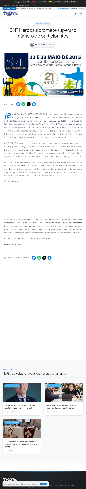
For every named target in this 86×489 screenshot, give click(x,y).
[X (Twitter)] (35, 5)
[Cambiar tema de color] (75, 14)
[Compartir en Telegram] (34, 104)
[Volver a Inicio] (11, 13)
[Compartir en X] (29, 104)
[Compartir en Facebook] (18, 104)
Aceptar (43, 484)
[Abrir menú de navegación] (81, 14)
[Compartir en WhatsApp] (23, 104)
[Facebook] (33, 5)
